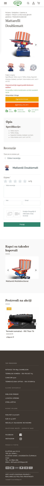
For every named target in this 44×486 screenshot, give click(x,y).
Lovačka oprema (12, 398)
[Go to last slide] (8, 270)
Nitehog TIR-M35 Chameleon (16, 369)
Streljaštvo (15, 12)
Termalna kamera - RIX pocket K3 (19, 373)
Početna (8, 12)
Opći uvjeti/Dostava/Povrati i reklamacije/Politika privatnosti (19, 475)
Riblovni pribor (12, 394)
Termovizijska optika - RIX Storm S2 (20, 381)
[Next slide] (36, 44)
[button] (5, 3)
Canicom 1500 (10, 377)
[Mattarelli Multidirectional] (22, 267)
